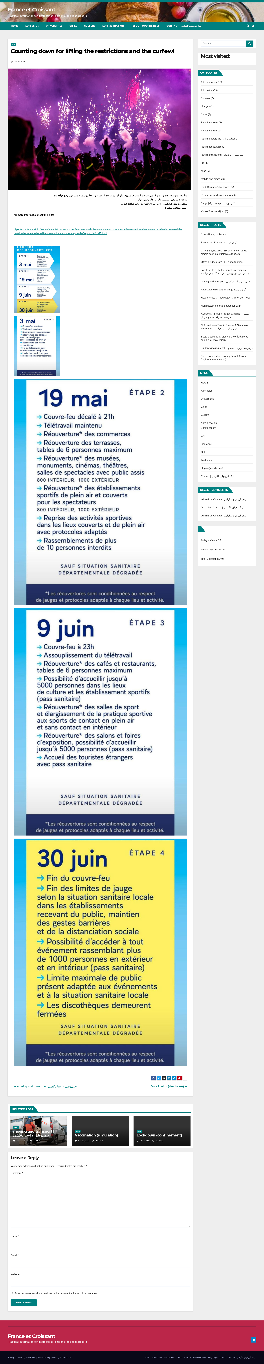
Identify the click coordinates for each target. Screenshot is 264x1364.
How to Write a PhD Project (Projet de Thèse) (226, 297)
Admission (32, 26)
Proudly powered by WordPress (22, 1357)
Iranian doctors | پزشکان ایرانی (219, 138)
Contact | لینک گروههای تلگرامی (183, 26)
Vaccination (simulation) (167, 1086)
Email (14, 1255)
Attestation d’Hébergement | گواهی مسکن (223, 289)
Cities (73, 26)
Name (15, 1236)
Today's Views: (209, 540)
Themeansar (65, 1357)
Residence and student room (217, 195)
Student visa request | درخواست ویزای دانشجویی (227, 348)
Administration (113, 26)
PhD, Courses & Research (215, 187)
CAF (203, 436)
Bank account (208, 428)
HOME (204, 382)
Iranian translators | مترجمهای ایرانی (222, 155)
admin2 (37, 1141)
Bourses (205, 98)
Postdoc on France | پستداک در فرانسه (221, 242)
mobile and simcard (212, 179)
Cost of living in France (214, 234)
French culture (209, 130)
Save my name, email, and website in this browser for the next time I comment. (57, 1293)
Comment (17, 1173)
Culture (89, 26)
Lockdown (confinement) (159, 1135)
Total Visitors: (208, 559)
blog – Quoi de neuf (146, 26)
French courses (209, 122)
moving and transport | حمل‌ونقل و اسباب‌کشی (46, 1086)
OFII (203, 452)
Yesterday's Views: (212, 549)
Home (14, 26)
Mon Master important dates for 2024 (221, 305)
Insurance (206, 444)
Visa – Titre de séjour (212, 211)
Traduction (207, 460)
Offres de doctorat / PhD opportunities (222, 262)
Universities (54, 26)
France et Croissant (31, 9)
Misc (13, 44)
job (202, 163)
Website (15, 1274)
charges (205, 106)
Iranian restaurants (211, 146)
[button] (248, 26)
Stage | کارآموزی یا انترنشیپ (218, 203)
